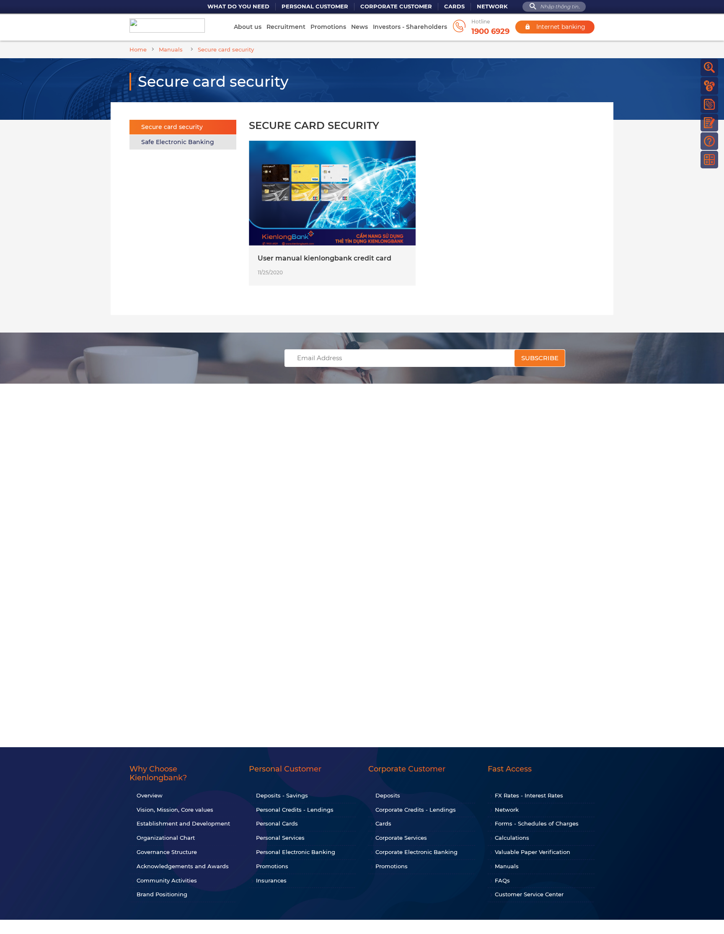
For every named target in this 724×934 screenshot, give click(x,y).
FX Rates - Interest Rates (529, 795)
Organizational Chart (166, 837)
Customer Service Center (529, 894)
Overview (150, 795)
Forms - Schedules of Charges (537, 823)
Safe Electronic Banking (177, 142)
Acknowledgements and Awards (183, 866)
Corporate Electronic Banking (416, 852)
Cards (454, 6)
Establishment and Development (183, 823)
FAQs (502, 880)
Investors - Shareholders (410, 27)
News (359, 27)
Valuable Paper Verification (532, 852)
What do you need (238, 6)
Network (492, 6)
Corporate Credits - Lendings (415, 809)
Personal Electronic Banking (295, 852)
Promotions (328, 27)
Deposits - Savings (282, 795)
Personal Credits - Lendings (295, 809)
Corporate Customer (396, 6)
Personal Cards (277, 823)
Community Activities (167, 880)
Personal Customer (315, 6)
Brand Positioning (162, 894)
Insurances (271, 880)
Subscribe (540, 358)
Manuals (507, 866)
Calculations (512, 837)
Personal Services (280, 837)
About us (247, 27)
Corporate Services (401, 837)
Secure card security (172, 127)
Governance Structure (167, 852)
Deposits (387, 795)
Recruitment (285, 27)
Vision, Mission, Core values (175, 809)
